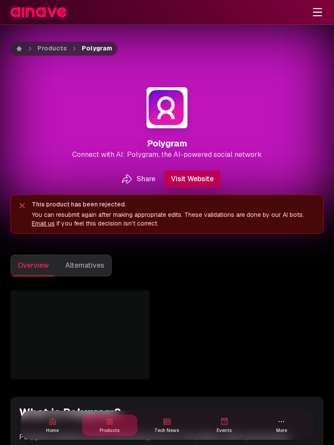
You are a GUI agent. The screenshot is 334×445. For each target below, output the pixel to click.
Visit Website (192, 178)
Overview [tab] (33, 265)
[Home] (19, 48)
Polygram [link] (97, 48)
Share (146, 178)
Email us (43, 223)
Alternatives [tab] (84, 265)
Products (52, 48)
